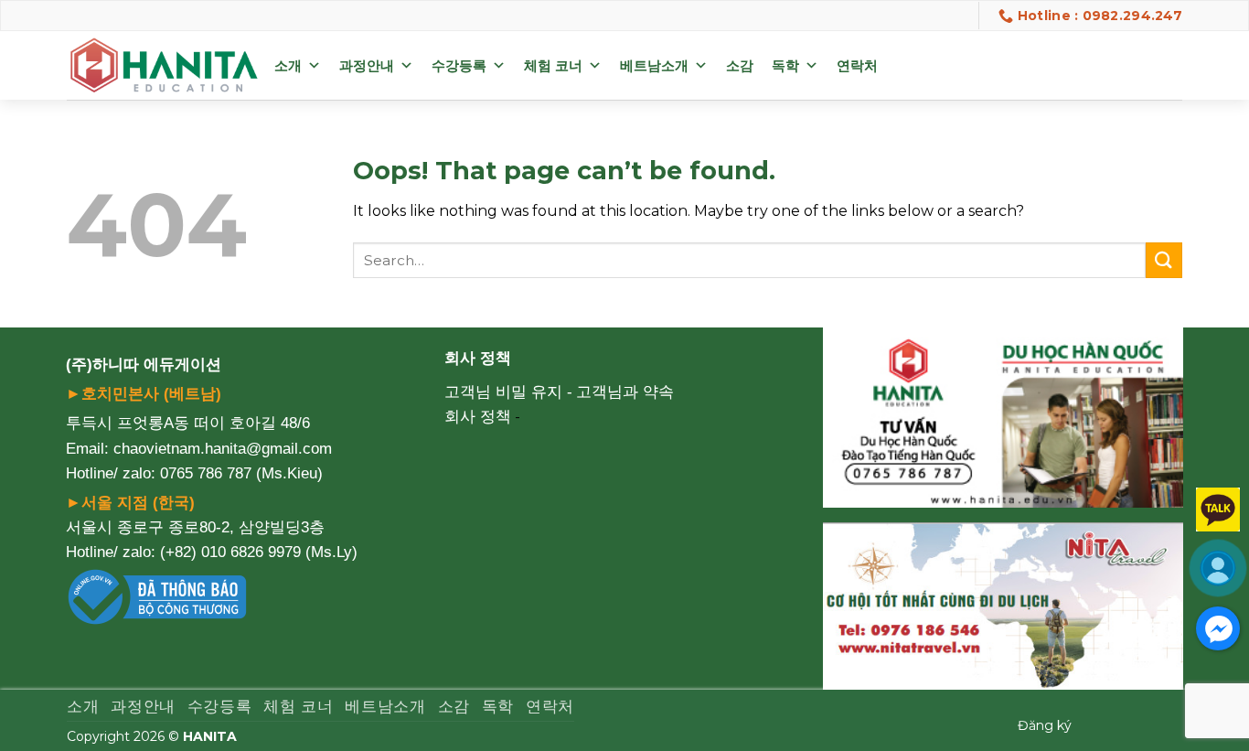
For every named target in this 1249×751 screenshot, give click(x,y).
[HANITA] (164, 66)
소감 (739, 65)
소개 (288, 65)
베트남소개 (654, 65)
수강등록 (459, 65)
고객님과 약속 (625, 392)
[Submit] (1164, 260)
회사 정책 (477, 416)
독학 (785, 65)
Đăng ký (1045, 725)
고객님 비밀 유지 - (508, 392)
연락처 (857, 65)
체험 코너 (553, 65)
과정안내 (366, 65)
